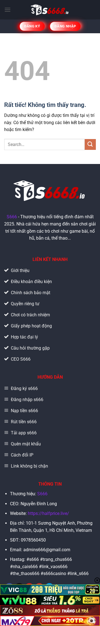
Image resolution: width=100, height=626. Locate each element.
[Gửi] (90, 144)
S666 (12, 216)
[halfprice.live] (50, 9)
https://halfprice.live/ (48, 513)
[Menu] (7, 9)
